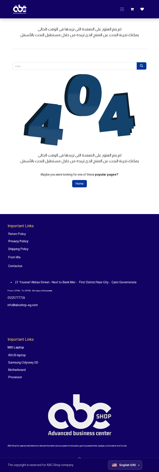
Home (79, 183)
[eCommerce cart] (132, 9)
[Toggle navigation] (122, 9)
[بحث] (141, 66)
